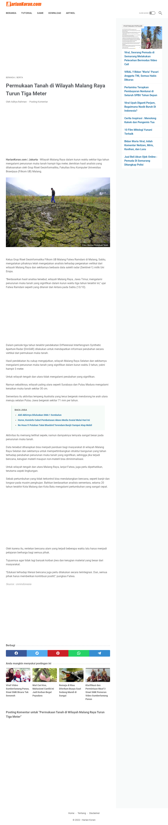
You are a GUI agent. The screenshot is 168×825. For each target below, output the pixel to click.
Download (54, 13)
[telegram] (99, 653)
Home (71, 813)
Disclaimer (94, 813)
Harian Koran (88, 820)
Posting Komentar (38, 101)
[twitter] (37, 653)
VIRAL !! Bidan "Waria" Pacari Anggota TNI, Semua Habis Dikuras (141, 75)
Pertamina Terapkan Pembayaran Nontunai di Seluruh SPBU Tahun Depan (140, 91)
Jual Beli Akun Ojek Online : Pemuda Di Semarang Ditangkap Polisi (140, 160)
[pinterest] (58, 653)
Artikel (70, 13)
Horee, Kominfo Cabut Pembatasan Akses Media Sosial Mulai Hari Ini (54, 420)
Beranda (11, 13)
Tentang (82, 813)
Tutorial (26, 13)
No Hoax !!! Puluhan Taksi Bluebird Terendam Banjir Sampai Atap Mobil (55, 425)
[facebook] (16, 653)
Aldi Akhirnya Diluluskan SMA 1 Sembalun (40, 415)
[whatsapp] (78, 653)
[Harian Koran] (26, 4)
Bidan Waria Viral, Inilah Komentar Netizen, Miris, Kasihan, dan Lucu (139, 145)
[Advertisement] (58, 47)
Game (40, 13)
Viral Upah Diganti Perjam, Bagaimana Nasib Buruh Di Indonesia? (140, 106)
